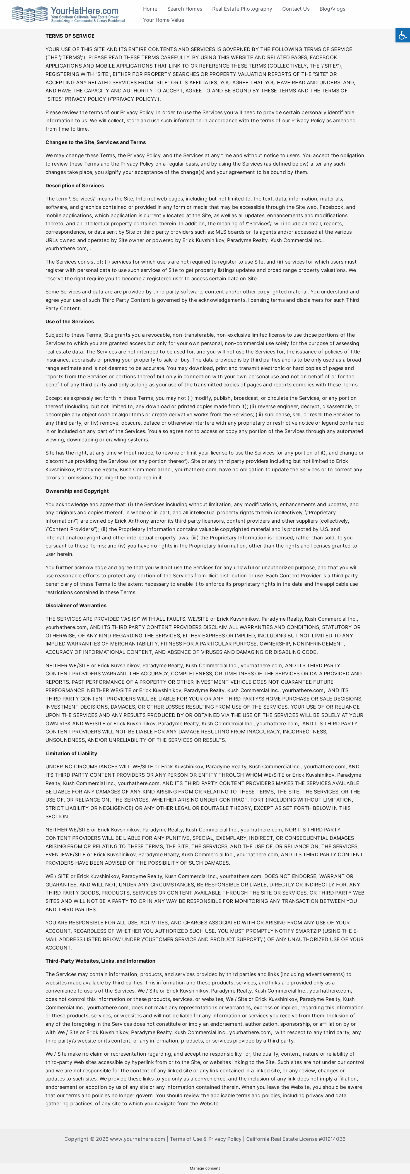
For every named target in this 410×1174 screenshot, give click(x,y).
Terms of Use (186, 1139)
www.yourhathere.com (137, 1139)
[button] (402, 35)
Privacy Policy (225, 1139)
